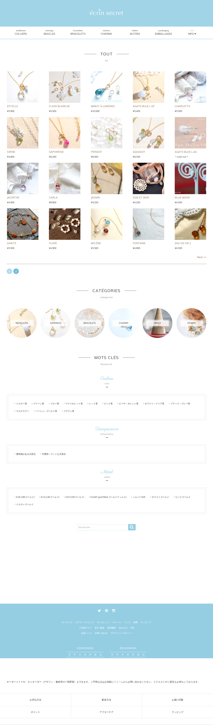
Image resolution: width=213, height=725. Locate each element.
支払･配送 (99, 627)
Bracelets (78, 32)
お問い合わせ (101, 633)
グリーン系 (38, 403)
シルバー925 (139, 497)
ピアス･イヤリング (84, 622)
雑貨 (135, 622)
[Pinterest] (107, 611)
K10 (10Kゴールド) (75, 497)
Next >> (201, 257)
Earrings (49, 32)
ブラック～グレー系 (180, 403)
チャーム (116, 622)
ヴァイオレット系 (74, 403)
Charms (106, 32)
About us (123, 627)
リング (127, 622)
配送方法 (106, 699)
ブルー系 (54, 403)
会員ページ (86, 633)
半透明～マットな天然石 (54, 454)
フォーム (118, 681)
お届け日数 (177, 699)
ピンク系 (108, 403)
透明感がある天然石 (26, 454)
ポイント (35, 712)
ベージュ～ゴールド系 (46, 411)
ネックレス (67, 622)
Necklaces (21, 32)
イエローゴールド (24, 504)
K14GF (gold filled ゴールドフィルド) (108, 497)
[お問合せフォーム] (106, 670)
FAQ (132, 627)
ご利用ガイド (85, 627)
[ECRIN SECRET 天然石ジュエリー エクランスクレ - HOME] (106, 12)
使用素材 (111, 627)
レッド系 (93, 403)
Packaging (163, 32)
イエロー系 (21, 403)
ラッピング (177, 712)
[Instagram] (114, 611)
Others (135, 32)
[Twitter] (99, 611)
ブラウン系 (68, 411)
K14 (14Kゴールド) (50, 497)
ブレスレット (103, 622)
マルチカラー (22, 411)
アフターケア (106, 712)
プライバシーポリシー (121, 633)
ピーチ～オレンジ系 (128, 403)
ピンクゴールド (183, 497)
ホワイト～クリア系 (154, 403)
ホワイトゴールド (160, 497)
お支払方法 (35, 699)
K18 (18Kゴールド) (25, 497)
